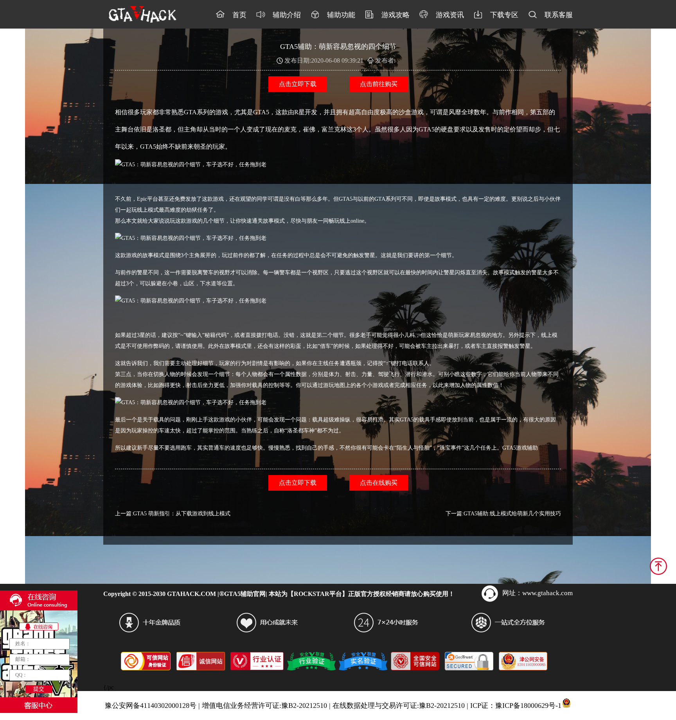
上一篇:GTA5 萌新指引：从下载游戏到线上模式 (172, 514)
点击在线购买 (378, 482)
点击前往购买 (378, 84)
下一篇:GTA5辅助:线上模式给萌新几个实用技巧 (503, 514)
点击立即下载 (297, 84)
